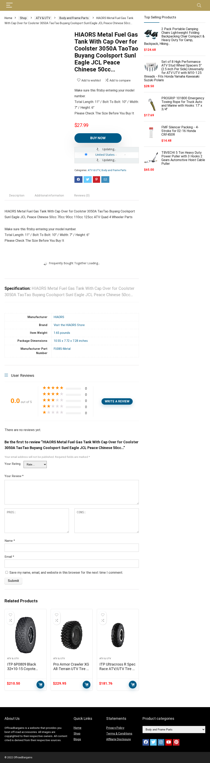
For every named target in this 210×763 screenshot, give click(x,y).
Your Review (14, 476)
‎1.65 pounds (62, 333)
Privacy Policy (115, 727)
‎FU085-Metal (62, 349)
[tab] (17, 195)
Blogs (77, 739)
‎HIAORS (59, 317)
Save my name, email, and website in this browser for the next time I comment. (66, 573)
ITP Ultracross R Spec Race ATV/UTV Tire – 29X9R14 (117, 668)
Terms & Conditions (119, 733)
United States (105, 154)
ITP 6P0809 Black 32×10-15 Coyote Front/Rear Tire (21, 668)
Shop (23, 18)
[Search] (199, 5)
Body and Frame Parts (74, 18)
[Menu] (9, 5)
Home (8, 18)
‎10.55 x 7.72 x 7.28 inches (71, 341)
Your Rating (13, 464)
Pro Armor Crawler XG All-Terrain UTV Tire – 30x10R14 (71, 668)
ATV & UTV (43, 18)
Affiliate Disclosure (118, 739)
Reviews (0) (82, 195)
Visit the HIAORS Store (69, 325)
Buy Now (98, 138)
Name (10, 541)
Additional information (49, 195)
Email (9, 557)
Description (16, 195)
